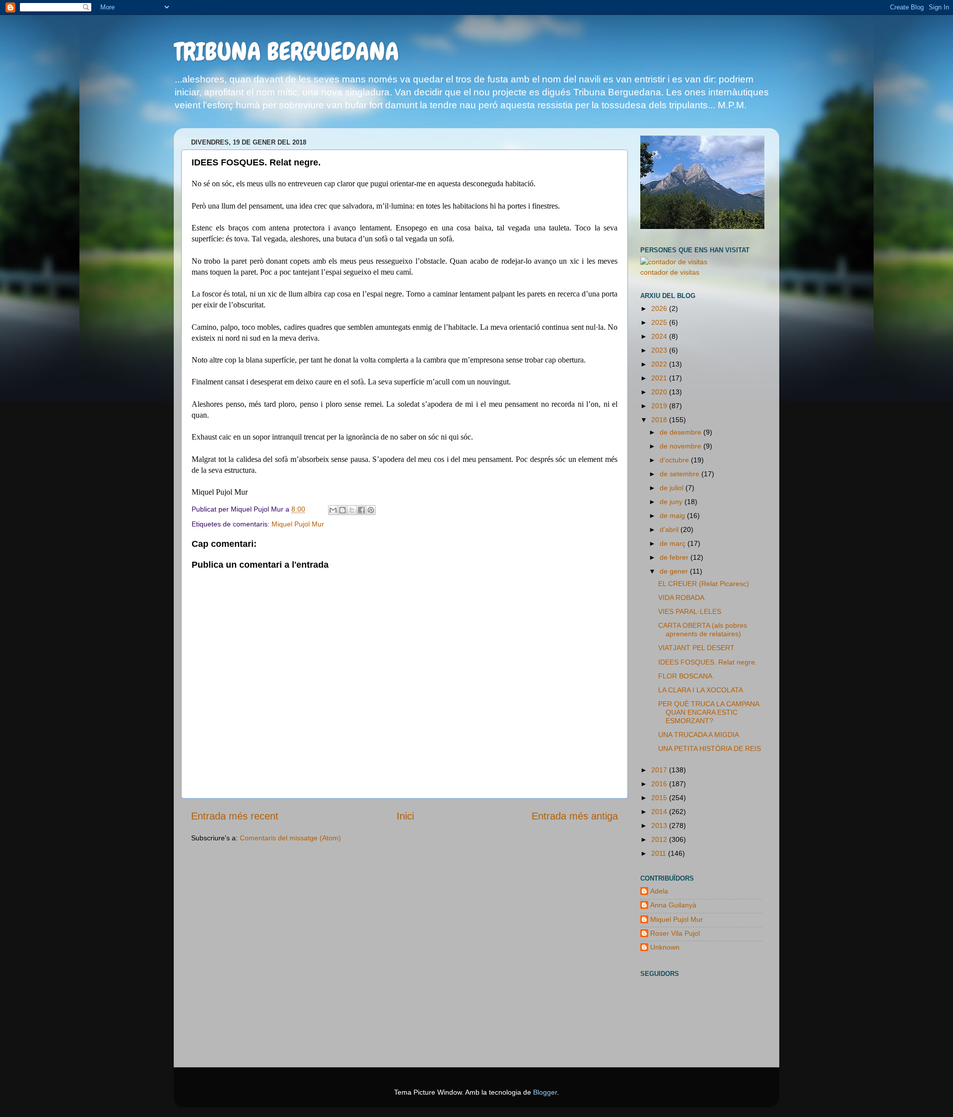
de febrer (675, 557)
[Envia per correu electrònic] (333, 510)
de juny (672, 502)
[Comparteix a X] (352, 510)
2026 (660, 308)
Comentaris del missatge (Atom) (290, 838)
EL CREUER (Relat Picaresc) (703, 584)
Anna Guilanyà (673, 905)
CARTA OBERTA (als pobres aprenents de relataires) (702, 629)
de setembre (680, 474)
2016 (660, 784)
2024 (660, 336)
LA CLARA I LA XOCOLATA (700, 690)
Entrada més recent (234, 816)
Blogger (545, 1092)
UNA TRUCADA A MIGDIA (698, 735)
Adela (659, 891)
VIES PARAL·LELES (689, 611)
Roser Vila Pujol (675, 933)
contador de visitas (669, 272)
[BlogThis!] (342, 510)
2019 (660, 406)
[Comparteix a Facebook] (361, 510)
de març (673, 543)
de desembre (681, 432)
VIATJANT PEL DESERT (696, 648)
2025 (660, 322)
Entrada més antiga (575, 816)
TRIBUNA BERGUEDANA (286, 52)
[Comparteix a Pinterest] (371, 510)
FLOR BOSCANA (685, 676)
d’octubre (675, 460)
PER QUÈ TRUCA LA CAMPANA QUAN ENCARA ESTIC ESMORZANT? (708, 712)
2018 (660, 420)
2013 (660, 825)
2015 (660, 798)
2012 (660, 839)
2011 (659, 853)
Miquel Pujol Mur (298, 524)
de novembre (681, 446)
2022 (660, 364)
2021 (660, 378)
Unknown (665, 947)
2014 (660, 812)
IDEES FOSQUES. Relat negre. (707, 662)
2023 (660, 350)
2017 (660, 770)
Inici (405, 816)
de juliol (672, 488)
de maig (673, 516)
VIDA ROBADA (681, 597)
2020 (660, 392)
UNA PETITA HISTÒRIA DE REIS (709, 748)
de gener (675, 571)
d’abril (670, 529)
